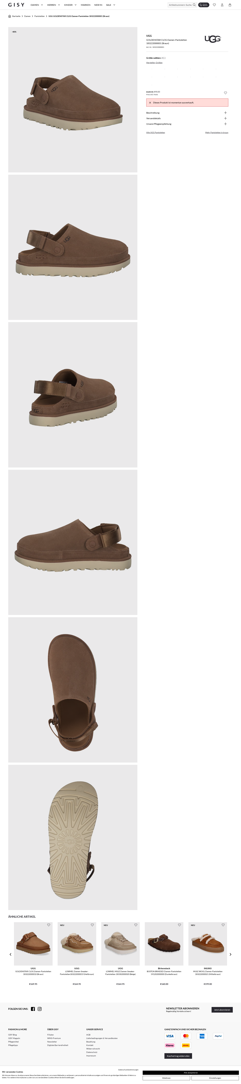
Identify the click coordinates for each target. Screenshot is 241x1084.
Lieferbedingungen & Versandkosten (102, 1038)
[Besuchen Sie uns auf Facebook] (31, 1009)
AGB (88, 1034)
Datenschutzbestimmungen (128, 1070)
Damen (27, 16)
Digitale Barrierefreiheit (57, 1045)
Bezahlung (90, 1041)
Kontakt (89, 1045)
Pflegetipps (13, 1045)
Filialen (50, 1034)
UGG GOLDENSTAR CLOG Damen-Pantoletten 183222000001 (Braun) (79, 16)
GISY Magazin (14, 1038)
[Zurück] (10, 954)
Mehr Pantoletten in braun (216, 132)
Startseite (16, 16)
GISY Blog (12, 1034)
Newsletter (52, 1041)
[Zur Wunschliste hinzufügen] (225, 93)
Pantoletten (39, 16)
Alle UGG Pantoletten (155, 132)
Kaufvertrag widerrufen (178, 1056)
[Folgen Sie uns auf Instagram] (38, 1009)
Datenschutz (91, 1052)
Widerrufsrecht (93, 1048)
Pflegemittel (13, 1041)
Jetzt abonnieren (222, 1009)
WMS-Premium (54, 1038)
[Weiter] (230, 954)
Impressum (91, 1055)
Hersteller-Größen (154, 62)
